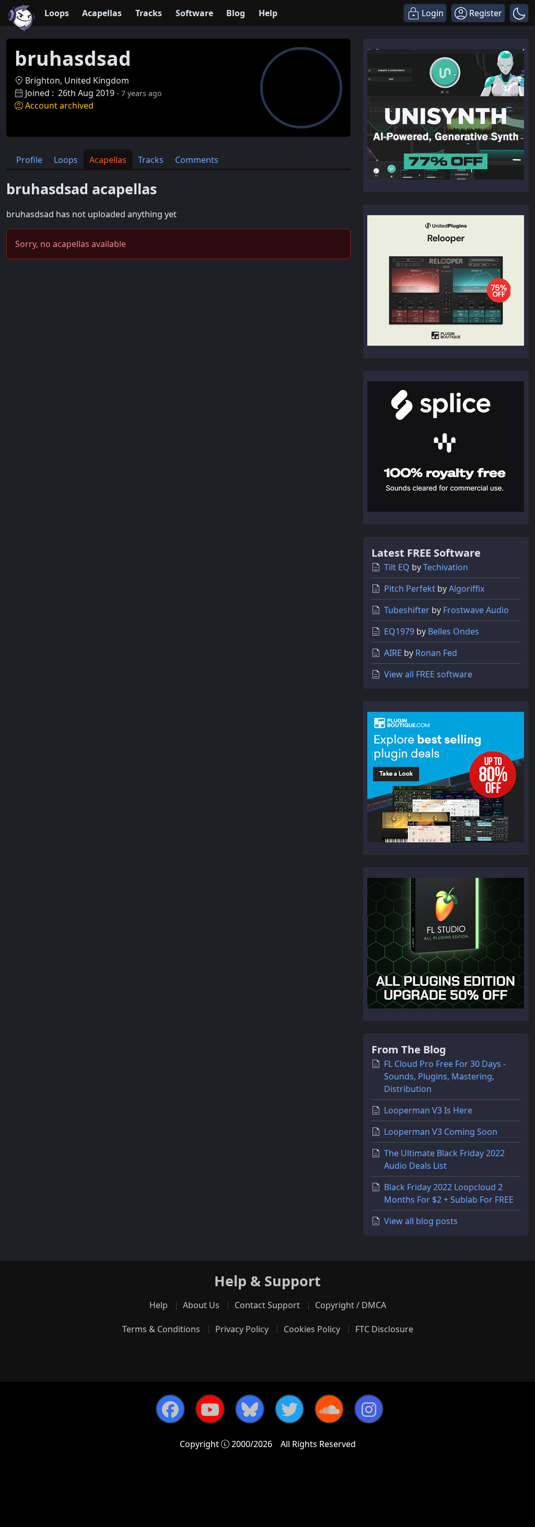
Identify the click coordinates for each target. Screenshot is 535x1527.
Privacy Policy (242, 1329)
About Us (201, 1305)
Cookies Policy (312, 1329)
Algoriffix (466, 588)
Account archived (59, 105)
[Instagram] (368, 1409)
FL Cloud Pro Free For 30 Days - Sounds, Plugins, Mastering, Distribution (445, 1076)
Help (268, 13)
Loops (56, 13)
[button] (519, 13)
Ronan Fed (436, 653)
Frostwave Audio (476, 610)
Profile (29, 160)
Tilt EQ (397, 567)
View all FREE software (428, 674)
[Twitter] (289, 1409)
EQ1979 (399, 631)
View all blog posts (421, 1221)
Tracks (148, 13)
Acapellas (102, 13)
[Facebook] (170, 1409)
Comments (196, 160)
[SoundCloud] (329, 1409)
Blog (235, 13)
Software (194, 13)
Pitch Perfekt (409, 588)
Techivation (445, 567)
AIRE (393, 653)
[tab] (29, 159)
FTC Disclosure (384, 1329)
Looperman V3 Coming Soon (440, 1131)
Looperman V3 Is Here (428, 1110)
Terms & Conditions (161, 1329)
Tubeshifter (406, 610)
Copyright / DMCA (350, 1305)
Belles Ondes (453, 631)
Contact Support (267, 1305)
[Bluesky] (249, 1409)
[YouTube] (210, 1409)
